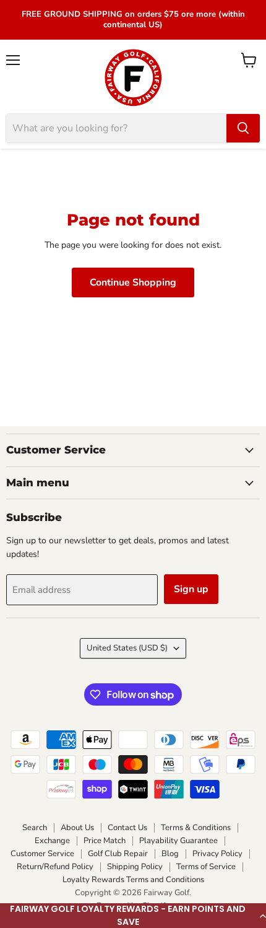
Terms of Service (206, 866)
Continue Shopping (133, 282)
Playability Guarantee (178, 840)
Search (34, 827)
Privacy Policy (217, 853)
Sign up (191, 589)
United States (127, 648)
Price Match (105, 840)
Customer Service (42, 853)
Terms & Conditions (196, 827)
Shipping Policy (135, 866)
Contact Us (127, 827)
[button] (133, 915)
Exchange (52, 840)
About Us (77, 827)
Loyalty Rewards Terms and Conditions (133, 879)
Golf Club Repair (118, 853)
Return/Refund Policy (55, 866)
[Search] (243, 128)
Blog (170, 853)
